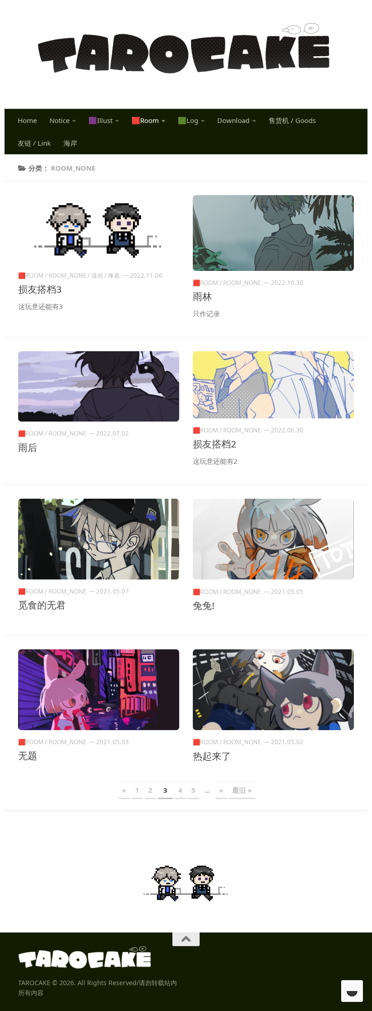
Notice (59, 120)
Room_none (67, 275)
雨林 (202, 296)
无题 (27, 755)
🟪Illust (100, 120)
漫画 (97, 275)
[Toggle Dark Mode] (352, 991)
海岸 (70, 142)
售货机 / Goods (292, 120)
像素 (114, 275)
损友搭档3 (40, 289)
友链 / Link (34, 142)
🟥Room (145, 120)
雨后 (27, 447)
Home (27, 120)
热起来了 (212, 756)
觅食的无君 (42, 605)
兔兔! (204, 605)
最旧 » (242, 790)
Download (233, 120)
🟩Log (188, 120)
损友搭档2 (214, 443)
